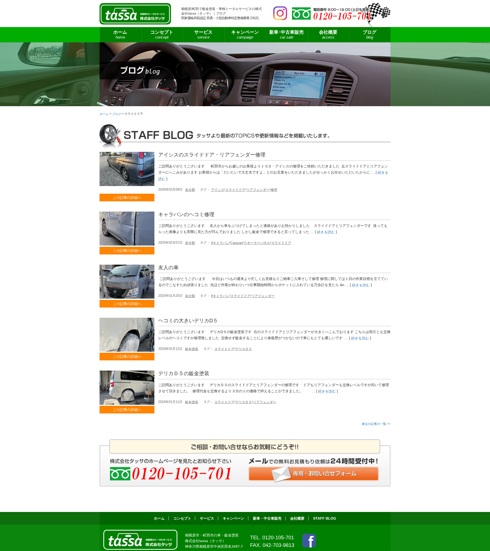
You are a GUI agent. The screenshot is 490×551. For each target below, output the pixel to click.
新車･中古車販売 (286, 34)
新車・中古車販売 (267, 518)
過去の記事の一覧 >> (376, 424)
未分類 (190, 190)
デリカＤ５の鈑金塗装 (183, 373)
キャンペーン (245, 34)
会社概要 (328, 34)
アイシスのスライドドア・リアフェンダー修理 (211, 154)
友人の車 (168, 267)
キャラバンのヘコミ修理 (186, 214)
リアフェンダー (258, 190)
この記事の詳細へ (127, 197)
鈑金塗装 (191, 349)
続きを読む (326, 232)
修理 (274, 190)
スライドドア (235, 190)
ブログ (369, 34)
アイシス (217, 190)
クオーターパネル (257, 243)
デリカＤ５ (243, 349)
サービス (207, 518)
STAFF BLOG (324, 518)
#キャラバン (220, 243)
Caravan (236, 243)
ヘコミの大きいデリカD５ (188, 320)
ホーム (120, 34)
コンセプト (161, 34)
